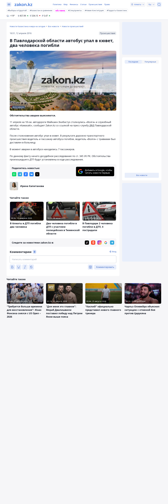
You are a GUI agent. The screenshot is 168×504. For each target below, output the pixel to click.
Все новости (53, 26)
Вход (114, 251)
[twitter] (37, 174)
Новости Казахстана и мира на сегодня (27, 26)
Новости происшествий (72, 26)
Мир (66, 4)
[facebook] (25, 174)
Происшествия (95, 4)
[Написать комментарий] (63, 259)
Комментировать (105, 267)
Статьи (83, 4)
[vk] (31, 174)
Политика (57, 4)
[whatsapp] (14, 174)
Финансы (74, 4)
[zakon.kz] (23, 4)
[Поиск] (159, 4)
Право (107, 4)
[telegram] (20, 174)
